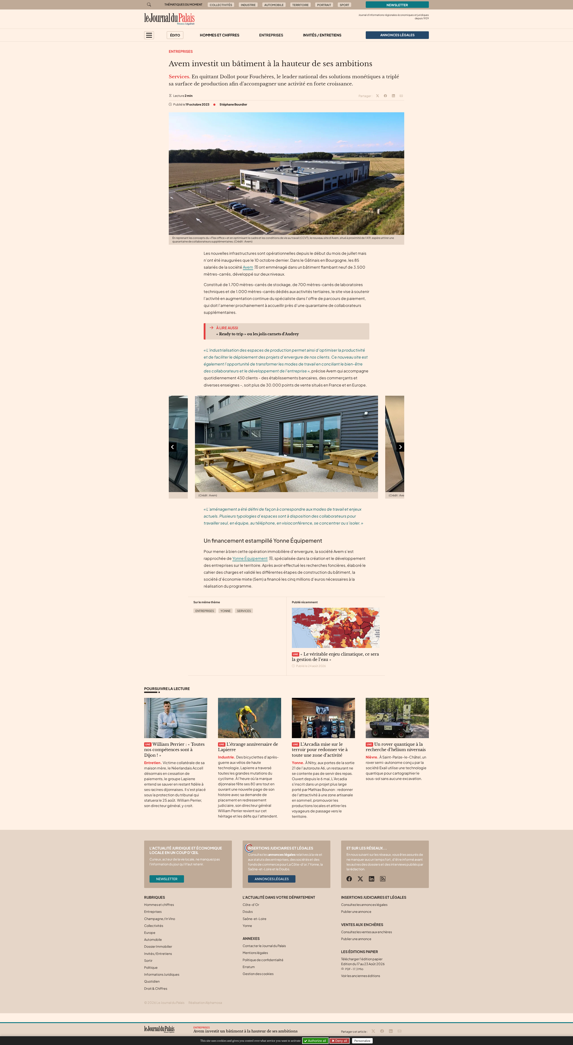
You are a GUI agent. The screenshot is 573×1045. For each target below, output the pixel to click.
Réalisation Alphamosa (205, 1002)
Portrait (324, 5)
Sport (344, 5)
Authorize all (316, 1041)
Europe (149, 932)
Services (244, 611)
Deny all (340, 1041)
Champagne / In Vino (159, 919)
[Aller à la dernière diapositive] (173, 447)
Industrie (248, 5)
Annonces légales (272, 879)
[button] (149, 35)
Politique (151, 967)
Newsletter (397, 5)
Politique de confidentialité (263, 960)
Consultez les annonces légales (364, 905)
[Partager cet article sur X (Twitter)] (378, 95)
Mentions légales (255, 953)
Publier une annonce (356, 911)
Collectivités (221, 5)
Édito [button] (175, 35)
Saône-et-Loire (254, 919)
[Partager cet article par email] (401, 95)
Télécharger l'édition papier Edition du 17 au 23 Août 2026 (363, 964)
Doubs (248, 911)
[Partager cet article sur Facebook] (385, 95)
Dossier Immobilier (158, 946)
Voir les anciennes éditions (360, 976)
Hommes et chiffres (219, 35)
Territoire (300, 5)
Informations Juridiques (161, 974)
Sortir (148, 960)
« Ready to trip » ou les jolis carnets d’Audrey (257, 334)
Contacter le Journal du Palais (264, 946)
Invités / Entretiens (322, 35)
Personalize (362, 1041)
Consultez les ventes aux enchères (366, 932)
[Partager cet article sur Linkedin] (393, 95)
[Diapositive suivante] (400, 447)
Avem (248, 267)
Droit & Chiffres (155, 988)
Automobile (274, 5)
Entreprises (271, 35)
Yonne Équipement (250, 558)
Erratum (249, 967)
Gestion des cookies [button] (258, 974)
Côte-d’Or (251, 905)
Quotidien (152, 981)
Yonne (225, 611)
